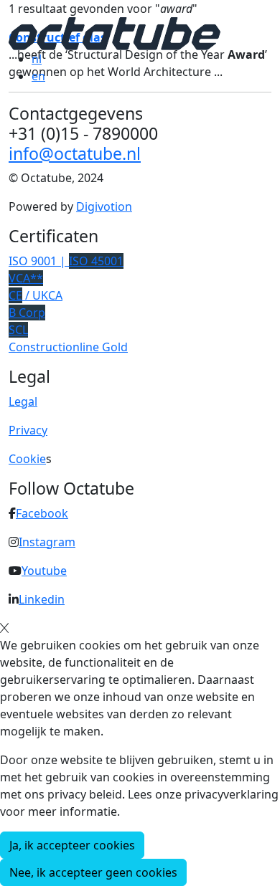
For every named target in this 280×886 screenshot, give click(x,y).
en (38, 76)
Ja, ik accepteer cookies (72, 845)
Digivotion (104, 206)
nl (37, 59)
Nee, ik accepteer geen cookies (93, 872)
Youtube (44, 570)
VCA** (26, 278)
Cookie (27, 459)
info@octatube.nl (75, 153)
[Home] (114, 32)
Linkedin (42, 599)
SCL (18, 330)
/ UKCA (35, 295)
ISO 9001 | (66, 261)
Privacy (28, 430)
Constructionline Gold (68, 347)
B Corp (27, 312)
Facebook (42, 513)
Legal (23, 401)
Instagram (47, 542)
